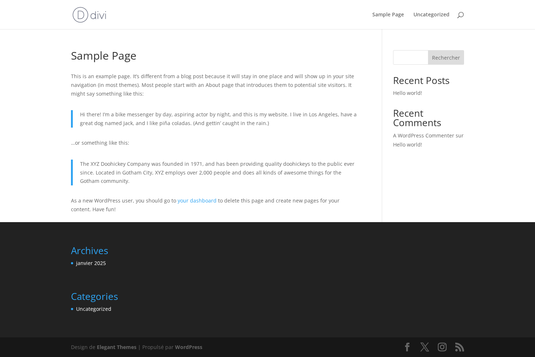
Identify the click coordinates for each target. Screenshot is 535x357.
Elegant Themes (116, 347)
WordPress (188, 347)
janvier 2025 (91, 263)
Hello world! (407, 92)
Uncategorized (431, 15)
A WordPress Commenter (423, 135)
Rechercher (446, 57)
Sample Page (388, 15)
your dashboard (197, 200)
